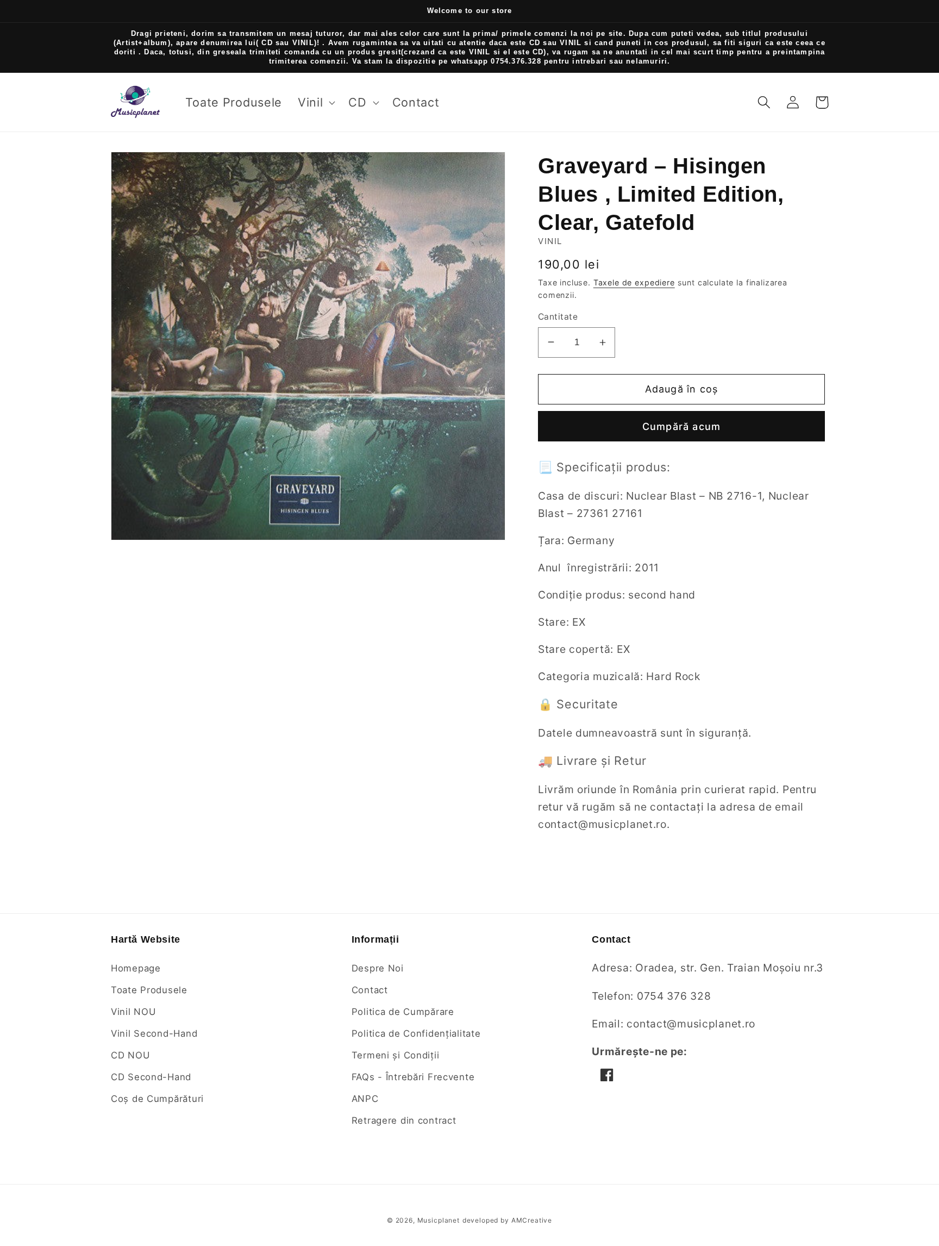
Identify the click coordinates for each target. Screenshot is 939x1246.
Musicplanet (438, 1220)
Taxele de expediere (634, 282)
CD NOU (130, 1055)
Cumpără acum (681, 426)
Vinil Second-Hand (154, 1033)
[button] (315, 103)
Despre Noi (378, 968)
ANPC (365, 1098)
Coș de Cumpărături (157, 1098)
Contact (370, 990)
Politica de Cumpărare (403, 1011)
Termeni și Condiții (396, 1055)
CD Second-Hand (151, 1076)
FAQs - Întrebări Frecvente (413, 1076)
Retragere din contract (404, 1120)
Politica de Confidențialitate (416, 1033)
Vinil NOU (133, 1011)
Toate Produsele (149, 990)
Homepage (136, 968)
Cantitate (558, 317)
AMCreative (531, 1220)
